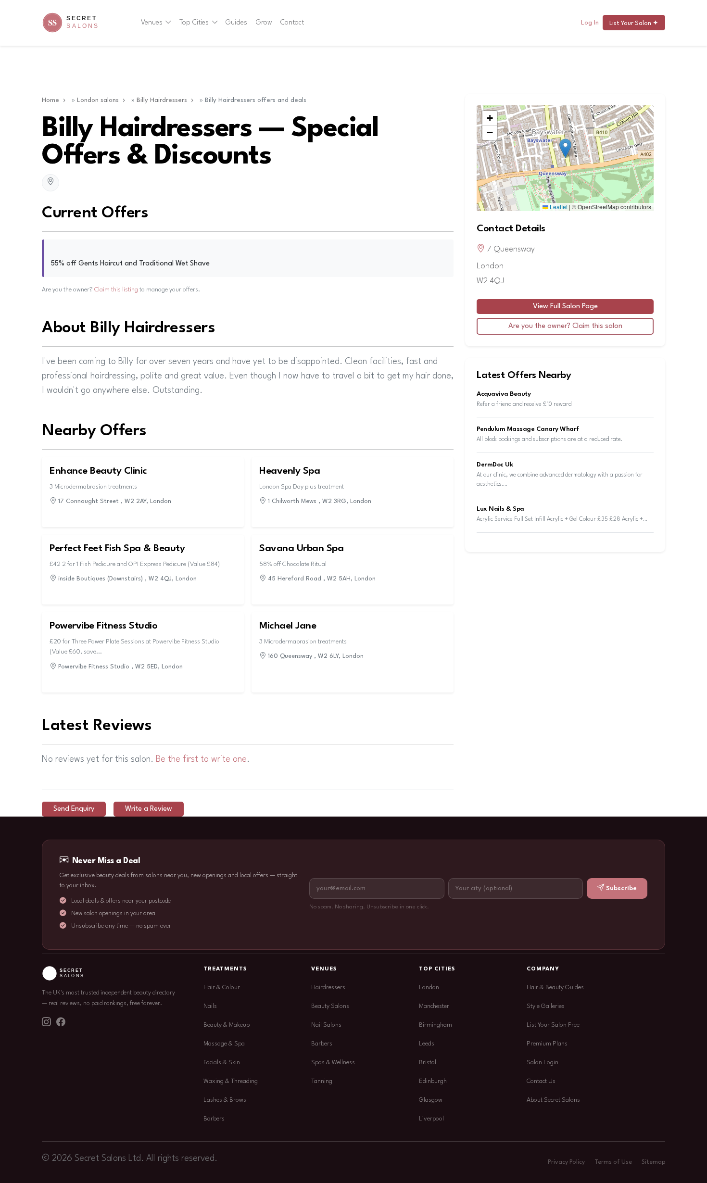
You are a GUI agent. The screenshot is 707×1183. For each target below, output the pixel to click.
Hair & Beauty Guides (555, 987)
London (429, 987)
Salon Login (542, 1062)
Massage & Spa (224, 1044)
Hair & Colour (221, 987)
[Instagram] (46, 1023)
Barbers (214, 1119)
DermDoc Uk (495, 465)
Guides (236, 22)
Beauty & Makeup (226, 1025)
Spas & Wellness (333, 1062)
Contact (292, 22)
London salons (98, 100)
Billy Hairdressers (162, 100)
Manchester (434, 1006)
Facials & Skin (221, 1062)
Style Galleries (546, 1006)
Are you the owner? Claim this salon (565, 326)
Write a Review (148, 809)
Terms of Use (613, 1162)
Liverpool (431, 1119)
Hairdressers (328, 987)
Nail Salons (326, 1025)
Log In (590, 23)
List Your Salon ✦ (633, 23)
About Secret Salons (553, 1100)
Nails (210, 1006)
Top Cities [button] (194, 22)
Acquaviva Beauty (503, 394)
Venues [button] (152, 22)
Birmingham (435, 1025)
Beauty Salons (330, 1006)
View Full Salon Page (565, 306)
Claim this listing (116, 290)
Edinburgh (433, 1081)
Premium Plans (547, 1044)
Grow (264, 22)
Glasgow (430, 1100)
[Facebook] (60, 1023)
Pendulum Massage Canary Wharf (528, 429)
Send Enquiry (73, 809)
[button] (565, 148)
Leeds (426, 1044)
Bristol (427, 1062)
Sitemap (653, 1162)
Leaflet (558, 206)
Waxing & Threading (230, 1081)
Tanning (321, 1081)
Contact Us (541, 1081)
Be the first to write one (201, 759)
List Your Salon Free (553, 1025)
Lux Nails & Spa (500, 509)
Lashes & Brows (224, 1100)
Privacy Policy (566, 1162)
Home (50, 100)
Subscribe (621, 888)
